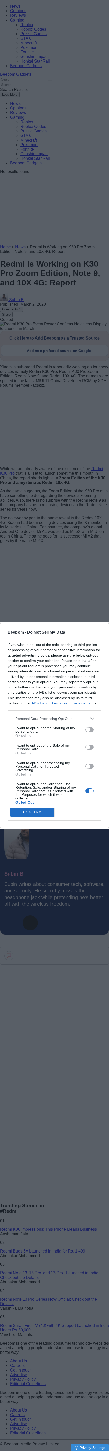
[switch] (89, 729)
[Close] (99, 633)
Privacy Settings (92, 1448)
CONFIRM (32, 812)
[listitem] (54, 718)
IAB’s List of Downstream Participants (60, 703)
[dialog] (54, 725)
